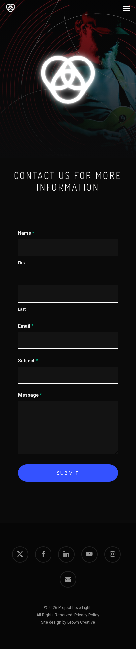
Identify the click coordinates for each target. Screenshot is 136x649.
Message (30, 395)
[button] (126, 8)
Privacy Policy (86, 615)
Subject (28, 360)
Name (26, 233)
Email (26, 326)
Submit (68, 473)
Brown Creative (81, 622)
